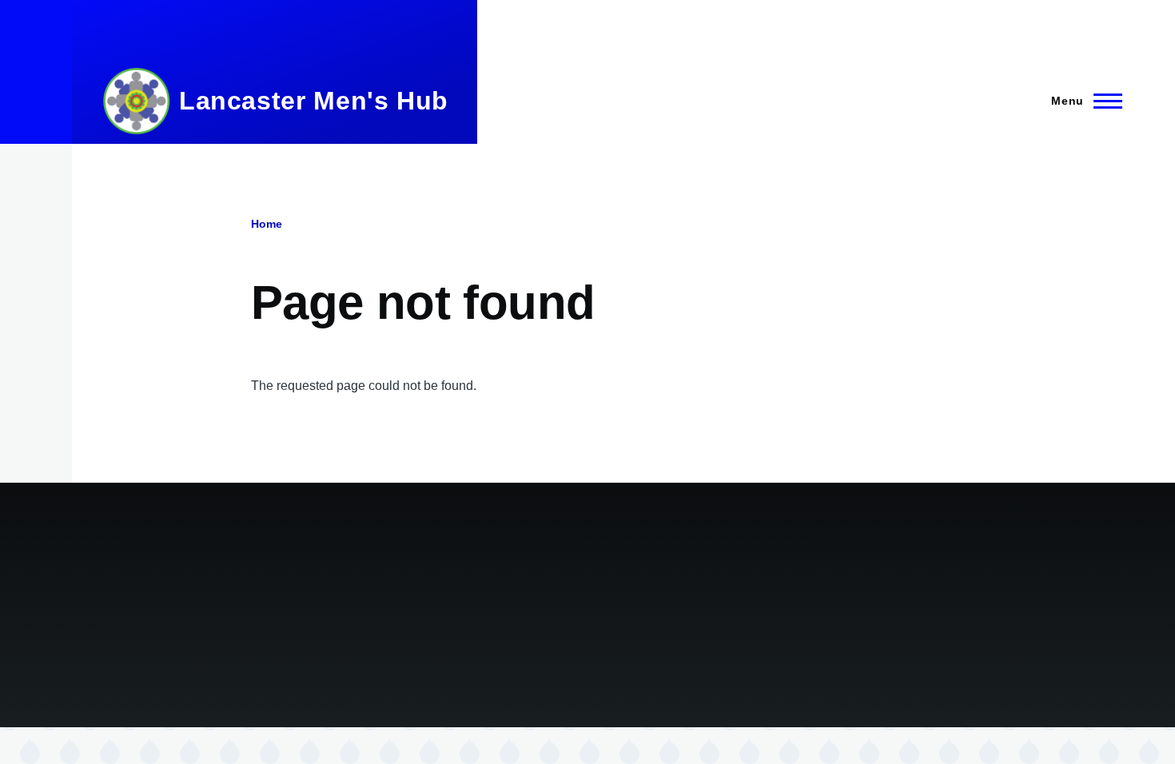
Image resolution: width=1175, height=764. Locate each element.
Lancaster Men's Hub (313, 100)
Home (266, 223)
